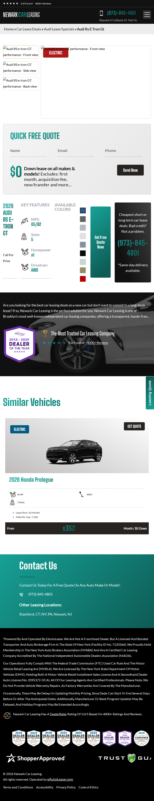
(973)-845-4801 (121, 13)
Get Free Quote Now (101, 242)
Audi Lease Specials (59, 29)
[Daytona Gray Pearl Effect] (83, 219)
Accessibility (44, 787)
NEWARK (21, 14)
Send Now (130, 170)
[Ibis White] (83, 236)
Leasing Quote (150, 392)
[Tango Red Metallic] (83, 279)
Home (9, 29)
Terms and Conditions (18, 787)
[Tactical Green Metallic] (83, 270)
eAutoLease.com (60, 779)
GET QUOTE (134, 426)
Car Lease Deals (28, 29)
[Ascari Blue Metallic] (83, 210)
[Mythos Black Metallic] (83, 253)
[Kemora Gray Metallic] (83, 244)
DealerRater (58, 714)
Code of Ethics (88, 787)
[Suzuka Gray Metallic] (83, 262)
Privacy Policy (66, 787)
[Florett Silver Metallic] (83, 227)
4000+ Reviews (43, 3)
